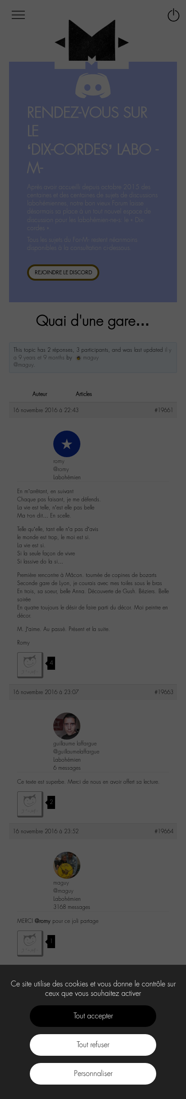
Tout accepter (93, 1016)
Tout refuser (93, 1044)
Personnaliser (93, 1073)
